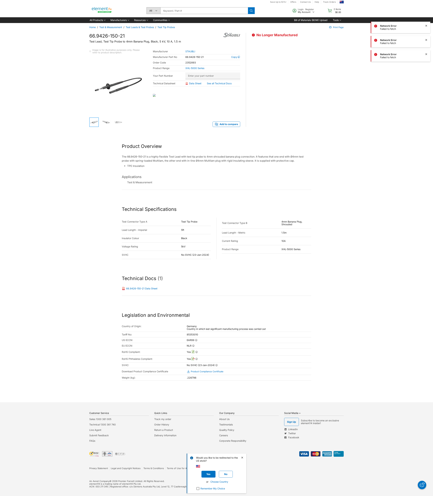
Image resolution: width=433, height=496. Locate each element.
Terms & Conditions (153, 468)
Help (317, 2)
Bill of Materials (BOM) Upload (310, 20)
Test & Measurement (110, 27)
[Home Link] (101, 11)
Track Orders (329, 2)
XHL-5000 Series (194, 68)
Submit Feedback (99, 435)
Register (309, 9)
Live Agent (95, 429)
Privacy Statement (98, 468)
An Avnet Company (99, 481)
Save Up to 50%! (278, 2)
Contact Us (305, 2)
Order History (161, 424)
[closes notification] (426, 11)
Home (92, 27)
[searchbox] (204, 10)
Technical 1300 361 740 (102, 424)
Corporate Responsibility (232, 440)
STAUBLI (190, 51)
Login (301, 9)
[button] (97, 20)
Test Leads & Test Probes (140, 27)
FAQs (92, 440)
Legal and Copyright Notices (126, 468)
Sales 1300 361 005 (100, 419)
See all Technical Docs (219, 83)
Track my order (162, 419)
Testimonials (226, 424)
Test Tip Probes (166, 27)
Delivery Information (165, 435)
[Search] (251, 10)
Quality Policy (226, 429)
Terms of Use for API (178, 468)
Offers (293, 2)
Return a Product (163, 429)
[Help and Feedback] (422, 485)
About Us (224, 419)
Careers (223, 435)
